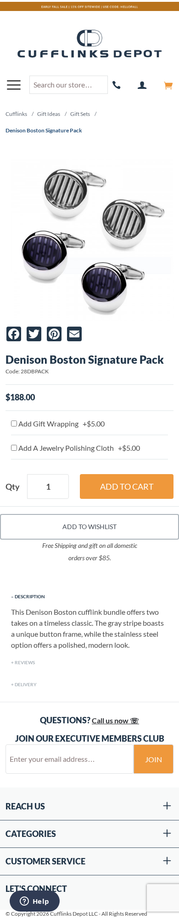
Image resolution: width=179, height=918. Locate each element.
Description (30, 596)
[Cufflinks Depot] (89, 44)
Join (153, 759)
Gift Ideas (48, 113)
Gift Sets (80, 113)
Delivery (26, 684)
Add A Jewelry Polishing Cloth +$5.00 (78, 447)
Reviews (25, 662)
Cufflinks (16, 113)
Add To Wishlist (89, 526)
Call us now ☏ (115, 720)
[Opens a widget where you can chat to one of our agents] (34, 902)
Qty (13, 486)
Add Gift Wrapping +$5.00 (61, 423)
